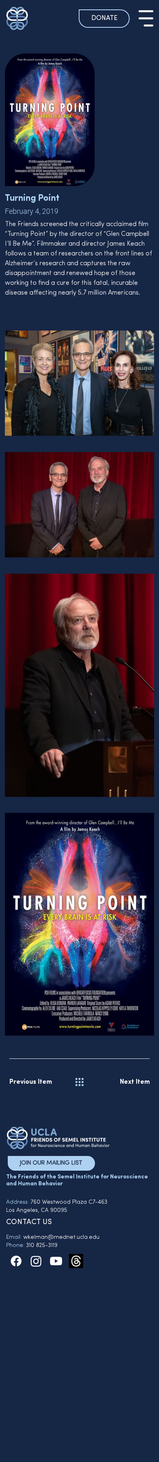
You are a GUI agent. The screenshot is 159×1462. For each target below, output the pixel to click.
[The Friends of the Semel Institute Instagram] (36, 1261)
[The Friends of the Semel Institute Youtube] (56, 1261)
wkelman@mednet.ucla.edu (61, 1237)
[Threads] (76, 1261)
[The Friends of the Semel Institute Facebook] (16, 1261)
